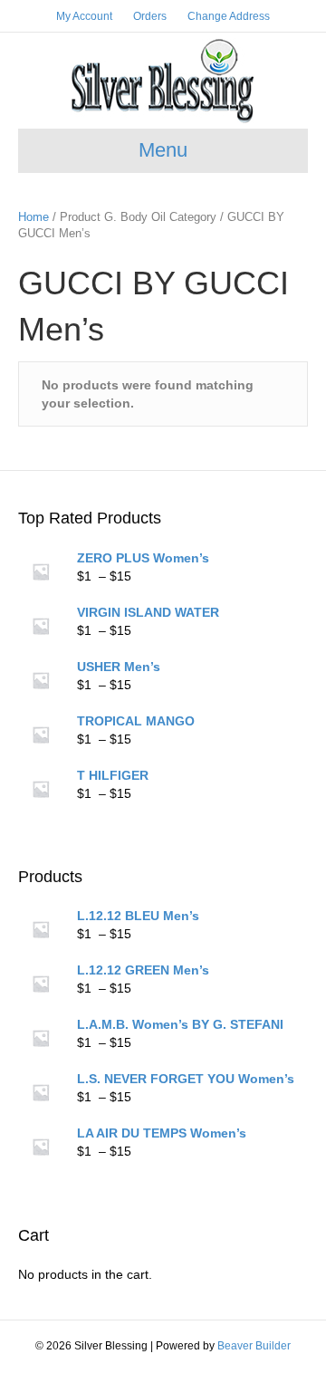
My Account (84, 16)
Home (33, 217)
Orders (150, 16)
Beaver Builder (254, 1345)
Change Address (228, 16)
